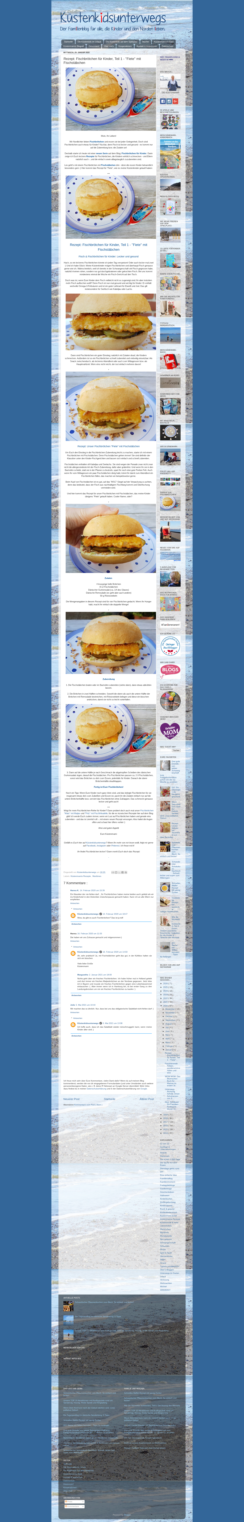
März (168, 1042)
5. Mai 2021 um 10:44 (85, 1005)
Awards (163, 1153)
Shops (163, 1249)
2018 (165, 1118)
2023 (165, 995)
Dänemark (164, 1156)
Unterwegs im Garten (169, 1273)
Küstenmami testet (168, 1216)
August (168, 1024)
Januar (168, 1050)
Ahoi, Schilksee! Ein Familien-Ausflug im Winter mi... (172, 1105)
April (167, 1039)
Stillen (162, 1260)
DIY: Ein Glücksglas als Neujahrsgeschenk (143, 1438)
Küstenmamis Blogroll (73, 46)
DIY (161, 1172)
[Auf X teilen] (119, 872)
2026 (165, 983)
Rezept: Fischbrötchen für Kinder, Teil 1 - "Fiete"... (172, 1056)
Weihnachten (166, 1283)
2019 (165, 1115)
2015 (165, 1129)
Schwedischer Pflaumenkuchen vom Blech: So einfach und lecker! (104, 1302)
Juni (167, 1031)
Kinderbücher (166, 1199)
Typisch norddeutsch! (169, 1266)
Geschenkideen (167, 1192)
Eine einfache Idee (168, 1175)
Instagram (101, 846)
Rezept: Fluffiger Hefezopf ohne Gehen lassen (145, 1448)
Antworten (74, 903)
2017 (165, 1122)
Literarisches (166, 1226)
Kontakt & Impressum (147, 46)
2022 (165, 998)
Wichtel (163, 1287)
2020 (165, 1006)
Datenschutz (168, 46)
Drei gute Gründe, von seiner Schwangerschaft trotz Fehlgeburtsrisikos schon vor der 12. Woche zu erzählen (88, 1431)
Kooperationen (125, 46)
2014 (165, 1133)
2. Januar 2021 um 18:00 (100, 975)
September (170, 1020)
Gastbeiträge (166, 1189)
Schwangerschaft (168, 1243)
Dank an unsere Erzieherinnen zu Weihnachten (145, 1443)
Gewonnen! (94, 46)
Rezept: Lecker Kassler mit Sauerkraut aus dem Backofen (150, 1425)
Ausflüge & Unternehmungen (168, 1148)
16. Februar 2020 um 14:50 (115, 952)
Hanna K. (74, 890)
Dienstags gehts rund (169, 1168)
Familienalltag (166, 1178)
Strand (163, 1263)
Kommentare (73, 1506)
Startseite (68, 41)
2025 (165, 987)
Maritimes (96, 876)
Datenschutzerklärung (96, 1089)
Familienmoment (167, 1182)
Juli (167, 1027)
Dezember (170, 1009)
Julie (72, 1005)
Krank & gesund (167, 1209)
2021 (165, 1002)
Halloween (164, 1195)
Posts (69, 1502)
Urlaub (163, 1277)
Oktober (169, 1016)
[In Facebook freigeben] (122, 872)
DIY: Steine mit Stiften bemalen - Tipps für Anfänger (86, 1425)
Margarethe (82, 975)
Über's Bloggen (167, 1270)
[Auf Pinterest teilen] (125, 872)
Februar (169, 1046)
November (170, 1013)
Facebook (91, 846)
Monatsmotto (166, 1236)
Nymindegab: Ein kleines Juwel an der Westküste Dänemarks (90, 1438)
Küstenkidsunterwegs (96, 843)
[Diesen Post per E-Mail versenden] (112, 872)
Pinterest (115, 846)
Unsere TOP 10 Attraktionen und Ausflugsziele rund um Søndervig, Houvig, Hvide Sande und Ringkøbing (122, 1331)
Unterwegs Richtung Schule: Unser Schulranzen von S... (172, 1094)
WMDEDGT (165, 1290)
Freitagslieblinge (167, 1185)
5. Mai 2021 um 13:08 (112, 1023)
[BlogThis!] (116, 872)
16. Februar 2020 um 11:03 (89, 934)
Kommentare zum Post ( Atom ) (88, 1105)
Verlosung (164, 1280)
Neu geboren (166, 1239)
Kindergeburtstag (168, 1202)
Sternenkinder (166, 1256)
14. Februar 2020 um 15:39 (92, 890)
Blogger (127, 1515)
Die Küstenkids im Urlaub (89, 41)
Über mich (109, 46)
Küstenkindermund (168, 1212)
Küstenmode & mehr (169, 1222)
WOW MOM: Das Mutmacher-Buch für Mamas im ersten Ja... (172, 1081)
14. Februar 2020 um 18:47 (115, 914)
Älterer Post (147, 1099)
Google (143, 1089)
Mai (167, 1035)
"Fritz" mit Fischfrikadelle (96, 813)
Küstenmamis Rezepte (81, 876)
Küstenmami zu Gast (164, 41)
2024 (165, 991)
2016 (165, 1126)
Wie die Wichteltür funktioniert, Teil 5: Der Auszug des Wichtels (152, 1406)
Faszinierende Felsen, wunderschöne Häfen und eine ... (172, 1068)
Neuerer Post (71, 1099)
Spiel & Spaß (166, 1253)
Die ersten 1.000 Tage (170, 1159)
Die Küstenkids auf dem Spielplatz (121, 41)
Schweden (164, 1246)
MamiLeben (165, 1229)
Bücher (145, 41)
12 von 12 (164, 1144)
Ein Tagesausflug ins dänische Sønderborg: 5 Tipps (98, 1316)
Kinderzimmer (166, 1206)
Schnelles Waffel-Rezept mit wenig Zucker (176, 887)
